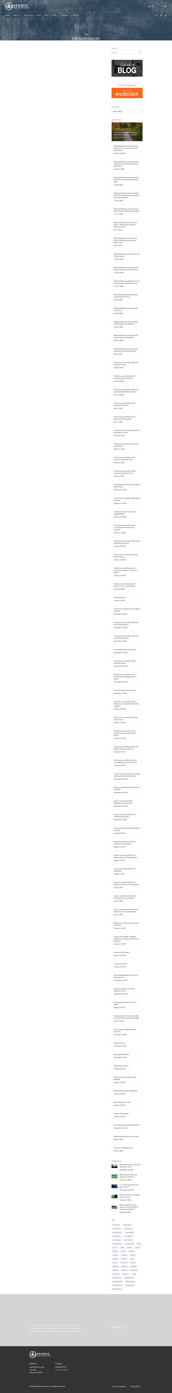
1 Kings (122, 1247)
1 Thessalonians (116, 1277)
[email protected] (61, 1370)
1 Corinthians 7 (128, 1236)
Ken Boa (35, 105)
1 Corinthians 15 (129, 1243)
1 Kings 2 (137, 1247)
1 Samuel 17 (125, 1274)
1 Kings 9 (123, 1251)
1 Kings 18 (115, 1259)
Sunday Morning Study (40, 117)
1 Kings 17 (133, 1255)
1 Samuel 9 (124, 1270)
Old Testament (43, 80)
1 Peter (132, 1259)
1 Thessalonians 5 (117, 1285)
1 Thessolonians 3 (117, 1289)
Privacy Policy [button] (135, 1386)
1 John (139, 1243)
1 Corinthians (116, 1225)
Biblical (34, 80)
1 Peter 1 (114, 1262)
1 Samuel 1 (115, 1266)
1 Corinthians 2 (116, 1228)
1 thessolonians (129, 1285)
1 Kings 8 (115, 1251)
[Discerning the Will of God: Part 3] (47, 129)
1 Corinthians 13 (117, 1243)
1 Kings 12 (124, 1255)
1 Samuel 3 (133, 1266)
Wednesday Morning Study (41, 84)
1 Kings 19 (124, 1259)
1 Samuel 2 (124, 1266)
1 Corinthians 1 (127, 1225)
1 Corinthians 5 (129, 1232)
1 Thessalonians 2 (117, 1281)
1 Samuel (132, 1262)
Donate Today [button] (118, 1327)
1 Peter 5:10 (123, 1262)
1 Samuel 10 (133, 1270)
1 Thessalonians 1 (129, 1277)
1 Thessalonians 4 (130, 1281)
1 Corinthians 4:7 (117, 1232)
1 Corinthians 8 (116, 1240)
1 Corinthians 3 (128, 1228)
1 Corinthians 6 (116, 1236)
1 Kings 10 (131, 1251)
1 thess (134, 1274)
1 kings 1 (129, 1247)
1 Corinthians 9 (128, 1240)
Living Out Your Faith (39, 114)
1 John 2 (114, 1247)
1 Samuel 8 (115, 1270)
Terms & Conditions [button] (119, 1386)
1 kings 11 (115, 1255)
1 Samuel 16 (115, 1274)
